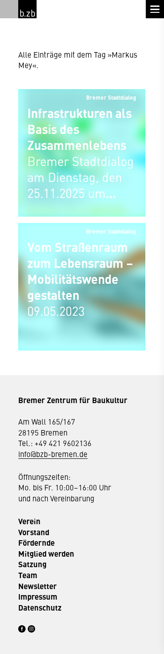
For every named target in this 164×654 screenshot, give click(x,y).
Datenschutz (40, 607)
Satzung (32, 564)
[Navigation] (155, 9)
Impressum (37, 596)
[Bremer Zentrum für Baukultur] (27, 9)
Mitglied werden (46, 553)
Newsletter (37, 586)
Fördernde (36, 542)
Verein (29, 521)
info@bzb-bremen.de (52, 453)
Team (27, 575)
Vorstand (33, 532)
